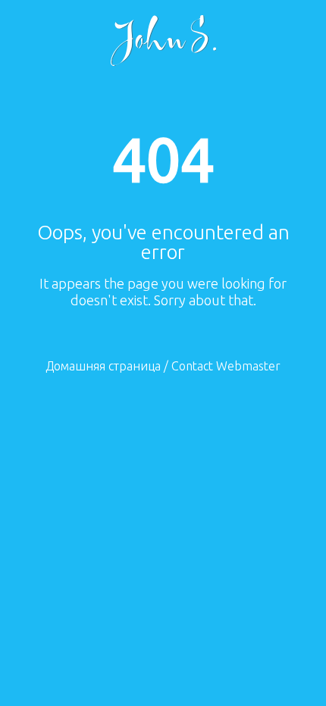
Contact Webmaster (226, 366)
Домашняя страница (103, 366)
